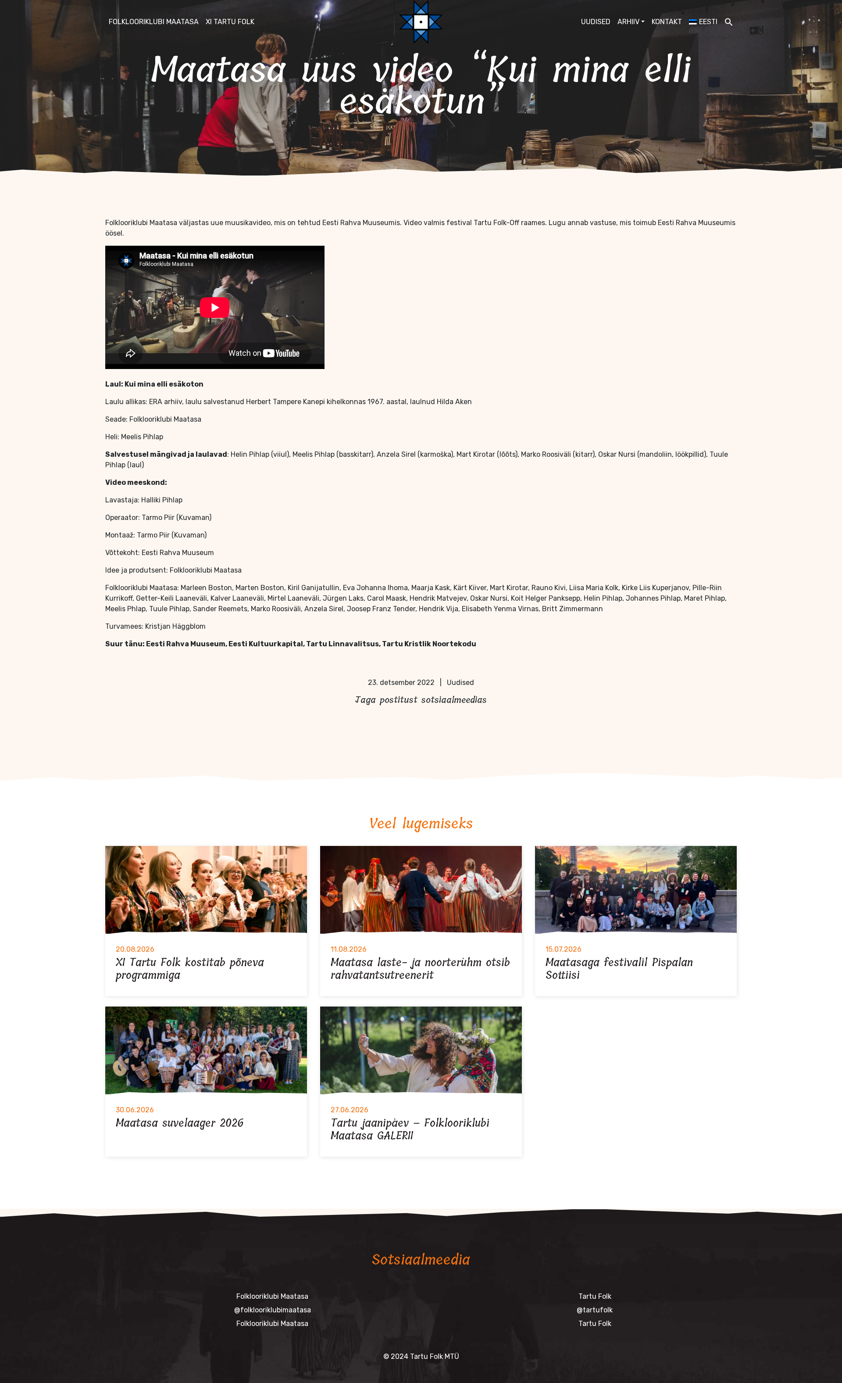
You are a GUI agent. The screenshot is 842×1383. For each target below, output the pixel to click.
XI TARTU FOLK (230, 22)
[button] (729, 22)
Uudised (595, 22)
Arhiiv (628, 22)
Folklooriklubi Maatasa (154, 22)
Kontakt (667, 22)
